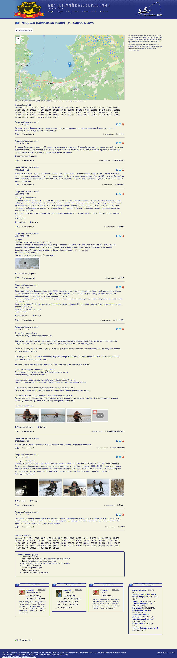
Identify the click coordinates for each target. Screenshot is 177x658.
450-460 (33, 115)
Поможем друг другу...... (141, 610)
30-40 (43, 107)
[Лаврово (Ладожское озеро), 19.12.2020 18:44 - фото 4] (99, 489)
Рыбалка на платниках (30, 570)
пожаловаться (109, 134)
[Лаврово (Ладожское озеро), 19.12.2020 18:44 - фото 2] (51, 489)
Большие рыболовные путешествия (35, 572)
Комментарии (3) (29, 134)
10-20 (31, 107)
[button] (69, 64)
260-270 (102, 110)
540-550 (102, 115)
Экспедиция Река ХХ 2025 (142, 603)
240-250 (86, 110)
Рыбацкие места (72, 12)
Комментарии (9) (29, 320)
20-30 (37, 107)
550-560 (109, 115)
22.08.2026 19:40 (139, 606)
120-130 (101, 107)
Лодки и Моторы (138, 590)
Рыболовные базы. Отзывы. (32, 565)
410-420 (109, 112)
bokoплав (67, 590)
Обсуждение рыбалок (30, 557)
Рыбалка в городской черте (32, 568)
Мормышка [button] (33, 156)
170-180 (33, 110)
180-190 (41, 110)
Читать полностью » (64, 608)
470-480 (48, 115)
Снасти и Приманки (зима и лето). (145, 628)
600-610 (41, 117)
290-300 (18, 112)
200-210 (56, 110)
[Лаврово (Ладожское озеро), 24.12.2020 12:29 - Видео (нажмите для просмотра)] (104, 417)
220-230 (71, 110)
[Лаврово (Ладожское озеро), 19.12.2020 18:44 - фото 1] (27, 489)
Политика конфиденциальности (56, 655)
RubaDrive (30, 590)
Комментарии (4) (29, 160)
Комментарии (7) (29, 431)
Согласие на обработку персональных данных (19, 657)
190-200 (48, 110)
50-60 (54, 107)
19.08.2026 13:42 (139, 630)
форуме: (35, 555)
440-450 (25, 115)
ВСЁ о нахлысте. (139, 623)
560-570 (117, 115)
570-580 (18, 117)
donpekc (121, 134)
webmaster (161, 655)
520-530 (86, 115)
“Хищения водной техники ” (143, 619)
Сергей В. (121, 184)
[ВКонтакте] (117, 124)
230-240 (79, 110)
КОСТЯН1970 (119, 160)
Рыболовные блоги (89, 12)
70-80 (66, 107)
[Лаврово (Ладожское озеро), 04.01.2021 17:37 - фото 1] (27, 265)
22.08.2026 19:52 (149, 601)
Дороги (24, 561)
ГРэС (123, 278)
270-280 (109, 110)
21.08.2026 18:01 (139, 612)
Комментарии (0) (29, 448)
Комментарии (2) (29, 226)
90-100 (78, 107)
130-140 (108, 107)
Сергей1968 (120, 320)
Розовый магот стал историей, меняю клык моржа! (35, 596)
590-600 (33, 117)
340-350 (56, 112)
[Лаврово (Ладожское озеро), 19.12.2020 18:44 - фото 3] (75, 489)
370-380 (79, 112)
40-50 (49, 107)
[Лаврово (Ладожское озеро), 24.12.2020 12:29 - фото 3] (79, 417)
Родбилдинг (137, 608)
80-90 (72, 107)
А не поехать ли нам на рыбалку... (34, 559)
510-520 (79, 115)
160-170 (25, 110)
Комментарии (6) (29, 505)
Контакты (104, 12)
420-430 (117, 112)
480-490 (56, 115)
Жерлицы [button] (29, 427)
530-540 (94, 115)
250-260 (94, 110)
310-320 (33, 112)
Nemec (122, 226)
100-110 (85, 107)
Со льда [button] (35, 222)
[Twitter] (120, 124)
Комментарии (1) (29, 184)
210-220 (63, 110)
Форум (60, 12)
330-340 (48, 112)
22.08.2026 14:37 (149, 608)
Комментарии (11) (29, 278)
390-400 (94, 112)
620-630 (56, 117)
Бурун (122, 527)
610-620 (48, 117)
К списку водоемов (25, 30)
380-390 (86, 112)
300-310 (25, 112)
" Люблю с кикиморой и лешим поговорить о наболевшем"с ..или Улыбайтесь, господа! (69, 599)
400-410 (102, 112)
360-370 (71, 112)
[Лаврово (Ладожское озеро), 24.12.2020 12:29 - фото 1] (27, 417)
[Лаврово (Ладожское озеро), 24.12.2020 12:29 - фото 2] (53, 417)
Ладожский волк (118, 448)
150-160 (18, 110)
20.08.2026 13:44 (139, 621)
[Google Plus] (122, 124)
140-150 (116, 107)
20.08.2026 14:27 (147, 617)
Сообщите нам (55, 101)
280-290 (117, 110)
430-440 (18, 115)
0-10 (25, 107)
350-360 (63, 112)
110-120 (93, 107)
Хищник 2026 (137, 601)
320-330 (41, 112)
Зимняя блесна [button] (22, 156)
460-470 (41, 115)
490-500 (63, 115)
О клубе (51, 12)
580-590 (25, 117)
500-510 (71, 115)
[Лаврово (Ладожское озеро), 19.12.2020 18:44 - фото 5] (117, 489)
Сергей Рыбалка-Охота (116, 431)
